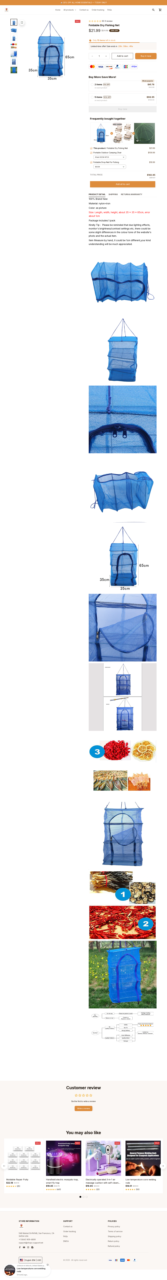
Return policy (113, 1241)
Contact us (67, 1226)
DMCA (66, 1241)
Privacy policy (114, 1226)
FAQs (65, 1236)
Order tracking (69, 1231)
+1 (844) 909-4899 (27, 1239)
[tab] (80, 1197)
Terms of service (115, 1231)
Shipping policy (114, 1236)
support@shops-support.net (31, 1243)
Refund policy (114, 1246)
